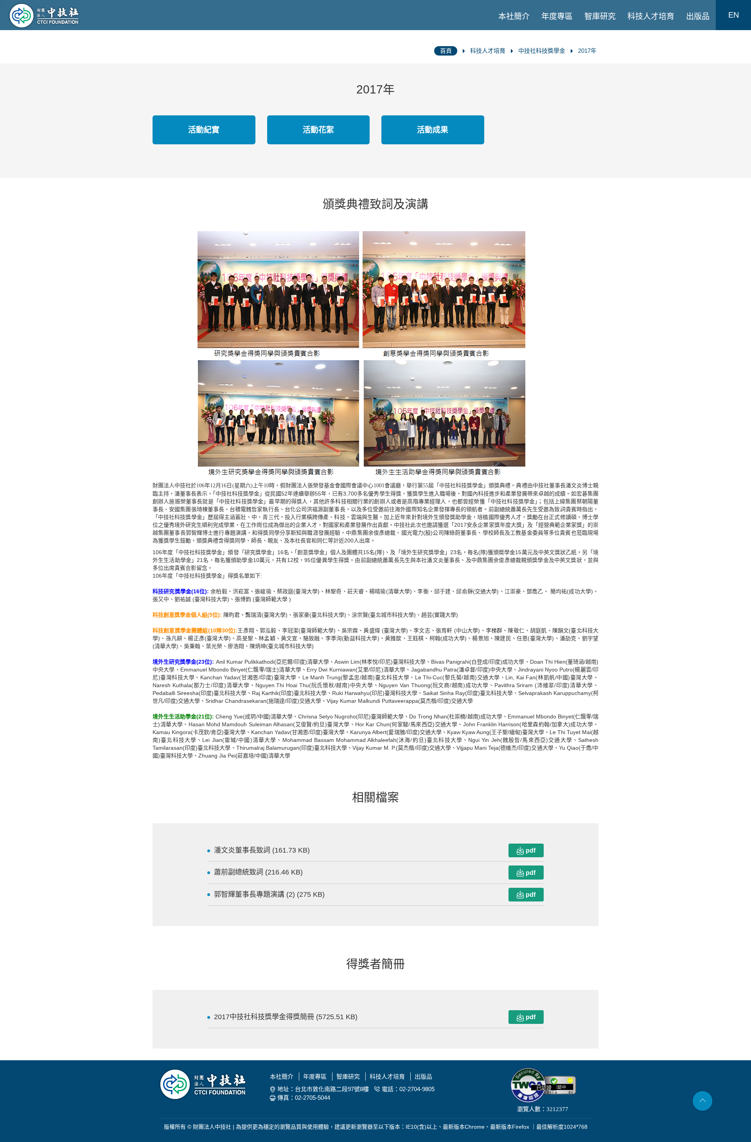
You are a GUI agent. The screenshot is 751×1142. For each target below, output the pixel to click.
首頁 (446, 50)
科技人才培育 (650, 16)
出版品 (698, 16)
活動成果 (432, 130)
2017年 (587, 50)
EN (733, 15)
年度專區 (557, 16)
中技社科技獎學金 (541, 50)
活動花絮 (318, 130)
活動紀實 (203, 130)
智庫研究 (600, 16)
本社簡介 (514, 16)
